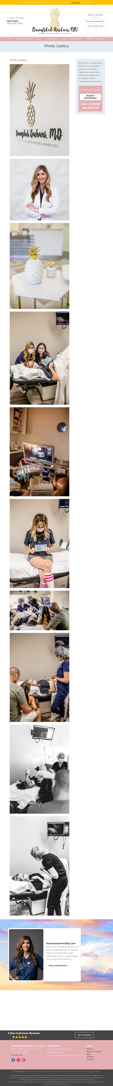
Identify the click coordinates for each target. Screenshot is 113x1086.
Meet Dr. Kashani (24, 39)
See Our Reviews (95, 15)
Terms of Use (57, 1071)
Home (10, 39)
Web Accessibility (68, 1071)
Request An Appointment (95, 21)
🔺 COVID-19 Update (16, 18)
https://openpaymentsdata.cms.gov (59, 1084)
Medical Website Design (81, 1071)
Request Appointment (90, 97)
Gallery (39, 39)
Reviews (89, 39)
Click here (75, 2)
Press (63, 39)
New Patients (76, 39)
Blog (89, 1054)
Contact (101, 39)
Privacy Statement (46, 1071)
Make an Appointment (58, 966)
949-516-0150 (15, 23)
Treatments (52, 39)
